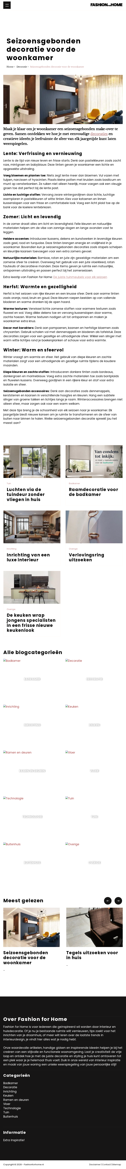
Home (10, 67)
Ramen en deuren (16, 1100)
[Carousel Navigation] (113, 900)
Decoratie (22, 67)
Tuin (6, 1112)
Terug (10, 433)
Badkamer (10, 1083)
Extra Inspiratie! (14, 1140)
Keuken (8, 1096)
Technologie (12, 1108)
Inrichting (10, 1091)
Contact (106, 1164)
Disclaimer (95, 1164)
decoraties (99, 134)
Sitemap (116, 1164)
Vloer (6, 1104)
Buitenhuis (10, 1117)
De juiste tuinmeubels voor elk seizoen (80, 277)
